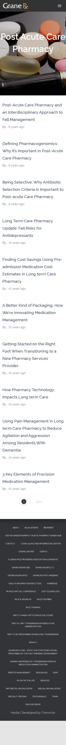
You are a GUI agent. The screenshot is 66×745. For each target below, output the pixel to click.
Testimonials (39, 696)
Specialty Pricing (17, 696)
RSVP (55, 673)
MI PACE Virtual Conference (21, 591)
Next (38, 502)
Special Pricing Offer (49, 689)
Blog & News (31, 528)
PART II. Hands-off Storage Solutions (33, 615)
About (15, 528)
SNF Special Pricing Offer (19, 689)
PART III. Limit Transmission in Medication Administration (33, 625)
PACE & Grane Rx (23, 599)
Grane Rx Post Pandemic (45, 575)
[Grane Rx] (16, 6)
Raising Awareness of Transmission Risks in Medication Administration (33, 663)
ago (16, 126)
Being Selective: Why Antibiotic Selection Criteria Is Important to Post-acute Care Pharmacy (32, 189)
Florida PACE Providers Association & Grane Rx (33, 559)
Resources (41, 673)
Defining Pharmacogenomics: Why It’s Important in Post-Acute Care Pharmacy (32, 150)
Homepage (52, 583)
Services (44, 680)
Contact (10, 544)
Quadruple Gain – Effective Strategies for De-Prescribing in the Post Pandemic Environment (33, 652)
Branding (49, 528)
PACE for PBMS (44, 599)
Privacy (33, 642)
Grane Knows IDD (21, 567)
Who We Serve (33, 704)
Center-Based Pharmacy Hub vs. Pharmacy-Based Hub (33, 535)
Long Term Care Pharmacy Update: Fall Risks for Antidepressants (27, 228)
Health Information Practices (25, 583)
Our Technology (50, 591)
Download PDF (26, 551)
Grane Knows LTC (44, 567)
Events (43, 551)
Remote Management (19, 673)
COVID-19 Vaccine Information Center (41, 544)
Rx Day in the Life (26, 680)
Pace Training (33, 607)
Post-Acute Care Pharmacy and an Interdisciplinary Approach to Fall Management (32, 112)
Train (55, 696)
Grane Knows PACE (17, 575)
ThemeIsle (48, 712)
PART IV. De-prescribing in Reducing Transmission (33, 634)
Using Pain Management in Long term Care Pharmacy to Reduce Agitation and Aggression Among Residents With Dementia (33, 435)
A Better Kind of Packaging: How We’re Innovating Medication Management (32, 312)
